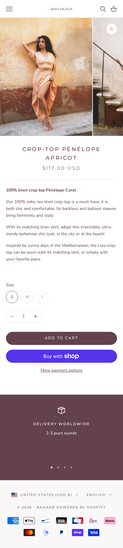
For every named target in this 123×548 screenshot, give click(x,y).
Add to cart (62, 338)
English (96, 495)
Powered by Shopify (81, 507)
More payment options (62, 370)
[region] (61, 432)
